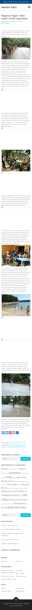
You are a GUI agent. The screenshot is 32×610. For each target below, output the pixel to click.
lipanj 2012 (4, 561)
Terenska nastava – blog (8, 579)
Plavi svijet (12, 484)
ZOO (6, 503)
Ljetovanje (19, 570)
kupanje (16, 445)
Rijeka (20, 484)
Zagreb (3, 503)
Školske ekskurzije (21, 576)
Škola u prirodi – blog (7, 576)
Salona (11, 488)
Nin (6, 484)
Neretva (3, 484)
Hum (7, 473)
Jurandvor (15, 472)
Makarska (14, 477)
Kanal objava (19, 588)
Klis (24, 473)
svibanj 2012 (19, 561)
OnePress (26, 603)
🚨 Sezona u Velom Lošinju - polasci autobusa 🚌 (16, 2)
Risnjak (25, 484)
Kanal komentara (6, 591)
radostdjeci (5, 23)
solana (23, 488)
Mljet (15, 481)
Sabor (8, 488)
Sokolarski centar (18, 488)
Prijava (3, 588)
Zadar (25, 499)
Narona (28, 481)
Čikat (11, 445)
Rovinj (4, 488)
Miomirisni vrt (21, 447)
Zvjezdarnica (10, 503)
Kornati (27, 473)
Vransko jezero (15, 499)
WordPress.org (20, 591)
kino (22, 473)
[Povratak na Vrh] (16, 599)
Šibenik (17, 503)
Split (3, 491)
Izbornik (29, 7)
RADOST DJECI (9, 7)
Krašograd (3, 477)
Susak (8, 491)
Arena (9, 469)
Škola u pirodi (20, 573)
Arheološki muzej (15, 469)
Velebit (20, 495)
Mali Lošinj (11, 447)
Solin (26, 488)
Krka (9, 477)
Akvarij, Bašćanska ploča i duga (10, 529)
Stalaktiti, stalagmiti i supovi (9, 543)
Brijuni (23, 468)
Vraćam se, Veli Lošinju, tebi (9, 525)
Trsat (13, 491)
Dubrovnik (3, 473)
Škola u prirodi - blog (18, 442)
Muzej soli (24, 481)
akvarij (4, 468)
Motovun (19, 481)
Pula (18, 484)
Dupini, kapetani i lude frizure (9, 539)
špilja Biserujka (17, 507)
